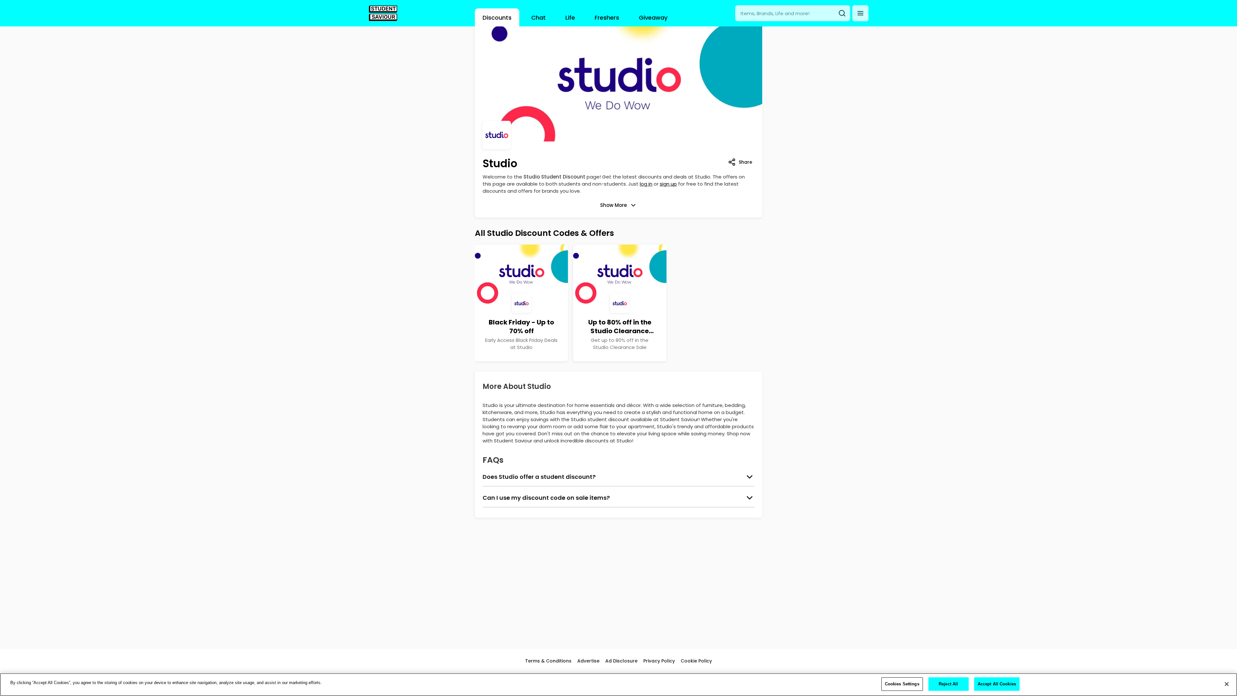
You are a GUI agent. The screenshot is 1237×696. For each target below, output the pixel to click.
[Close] (1227, 684)
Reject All (948, 684)
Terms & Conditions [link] (548, 661)
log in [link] (646, 183)
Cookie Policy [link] (696, 661)
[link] (383, 13)
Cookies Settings (902, 684)
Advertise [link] (588, 661)
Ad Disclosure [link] (621, 661)
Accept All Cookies (997, 684)
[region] (618, 684)
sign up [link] (668, 183)
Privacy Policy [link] (659, 661)
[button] (860, 13)
